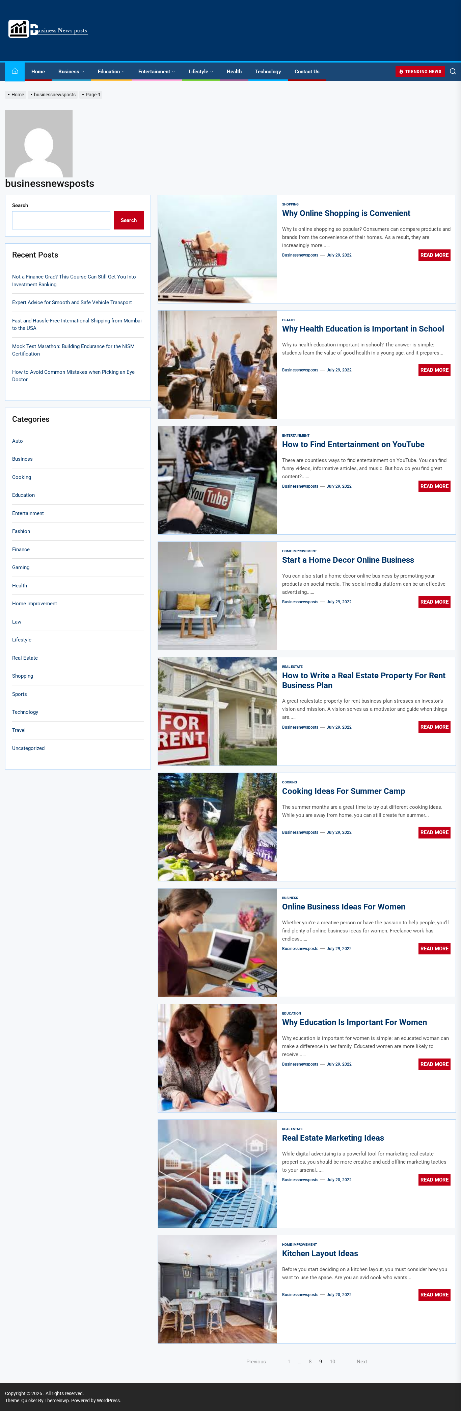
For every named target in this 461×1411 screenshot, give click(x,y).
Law (16, 621)
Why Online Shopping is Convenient (346, 213)
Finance (21, 549)
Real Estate (292, 666)
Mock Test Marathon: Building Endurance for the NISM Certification (73, 350)
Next (362, 1362)
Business (68, 72)
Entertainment (154, 72)
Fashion (21, 531)
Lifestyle (198, 72)
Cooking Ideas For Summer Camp (343, 791)
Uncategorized (28, 748)
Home (38, 72)
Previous (256, 1362)
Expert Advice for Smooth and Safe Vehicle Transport (72, 302)
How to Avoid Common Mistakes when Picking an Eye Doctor (73, 376)
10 (332, 1362)
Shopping (290, 204)
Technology (268, 72)
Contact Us (307, 72)
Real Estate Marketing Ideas (333, 1138)
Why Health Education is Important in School (363, 329)
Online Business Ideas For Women (343, 906)
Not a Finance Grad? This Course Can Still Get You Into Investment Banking (74, 281)
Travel (19, 730)
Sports (19, 694)
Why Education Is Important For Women (354, 1022)
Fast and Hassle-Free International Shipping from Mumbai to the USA (77, 324)
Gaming (20, 567)
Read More (435, 255)
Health (234, 72)
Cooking (289, 782)
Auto (17, 441)
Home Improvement (299, 551)
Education (109, 72)
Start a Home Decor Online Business (348, 560)
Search (20, 205)
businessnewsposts (300, 255)
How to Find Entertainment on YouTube (353, 444)
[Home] (15, 72)
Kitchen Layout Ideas (320, 1253)
